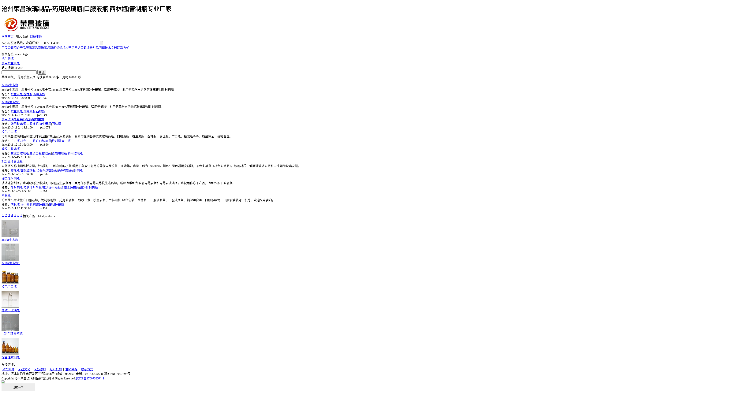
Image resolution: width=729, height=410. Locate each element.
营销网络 (74, 47)
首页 (5, 47)
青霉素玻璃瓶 (70, 187)
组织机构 (62, 47)
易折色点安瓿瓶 (46, 170)
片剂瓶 (56, 141)
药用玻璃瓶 (18, 123)
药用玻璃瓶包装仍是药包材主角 (23, 119)
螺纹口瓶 (35, 153)
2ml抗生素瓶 (10, 85)
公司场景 (86, 47)
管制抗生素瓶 (51, 187)
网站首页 (8, 36)
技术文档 (111, 47)
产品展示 (26, 47)
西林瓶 (27, 94)
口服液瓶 (32, 123)
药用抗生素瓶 (11, 63)
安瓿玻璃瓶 (28, 170)
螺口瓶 (46, 153)
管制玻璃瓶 (59, 153)
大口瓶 (66, 141)
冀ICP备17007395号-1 (90, 378)
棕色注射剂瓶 (11, 178)
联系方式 (123, 47)
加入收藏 (22, 36)
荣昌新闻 (50, 47)
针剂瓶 (78, 170)
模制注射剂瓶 (32, 187)
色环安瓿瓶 (65, 170)
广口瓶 (15, 141)
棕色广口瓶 (9, 131)
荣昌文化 (24, 369)
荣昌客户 (40, 369)
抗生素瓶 (8, 58)
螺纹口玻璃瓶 (11, 149)
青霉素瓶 (39, 94)
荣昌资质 (38, 47)
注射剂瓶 (17, 187)
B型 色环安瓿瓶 (12, 161)
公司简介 (14, 47)
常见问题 (99, 47)
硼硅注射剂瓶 (89, 187)
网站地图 (36, 36)
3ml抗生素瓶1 (11, 102)
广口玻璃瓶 (43, 141)
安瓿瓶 (15, 170)
